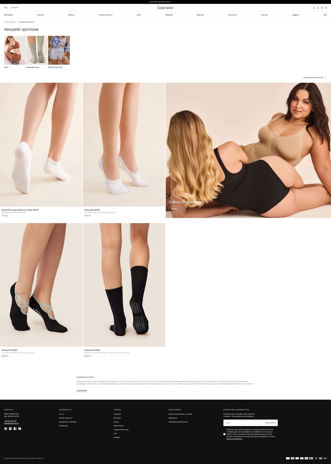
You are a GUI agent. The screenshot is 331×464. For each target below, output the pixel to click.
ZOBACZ (175, 209)
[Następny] (327, 50)
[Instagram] (10, 428)
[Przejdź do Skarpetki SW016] (124, 145)
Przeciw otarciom (105, 15)
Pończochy (232, 15)
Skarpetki (169, 15)
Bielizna (71, 15)
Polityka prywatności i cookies (180, 414)
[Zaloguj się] (318, 8)
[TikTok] (5, 428)
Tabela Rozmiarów (121, 430)
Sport (139, 15)
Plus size (264, 15)
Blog (6, 7)
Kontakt (117, 437)
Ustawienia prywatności (178, 422)
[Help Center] (322, 8)
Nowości (40, 15)
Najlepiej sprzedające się (313, 77)
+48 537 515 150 (10, 421)
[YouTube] (19, 428)
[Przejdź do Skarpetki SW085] (41, 285)
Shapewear (63, 426)
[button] (314, 8)
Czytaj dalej (82, 390)
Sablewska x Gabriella (67, 422)
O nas (61, 414)
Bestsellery (8, 15)
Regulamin (173, 418)
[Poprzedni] (4, 50)
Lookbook (14, 7)
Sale (325, 15)
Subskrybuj (270, 423)
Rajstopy (200, 15)
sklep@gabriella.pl (11, 423)
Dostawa (117, 414)
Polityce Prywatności (234, 439)
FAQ (115, 433)
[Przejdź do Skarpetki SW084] (124, 285)
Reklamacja (118, 426)
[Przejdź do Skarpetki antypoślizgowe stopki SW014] (41, 145)
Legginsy (295, 15)
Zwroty (116, 422)
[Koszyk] (326, 8)
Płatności (117, 418)
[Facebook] (15, 428)
